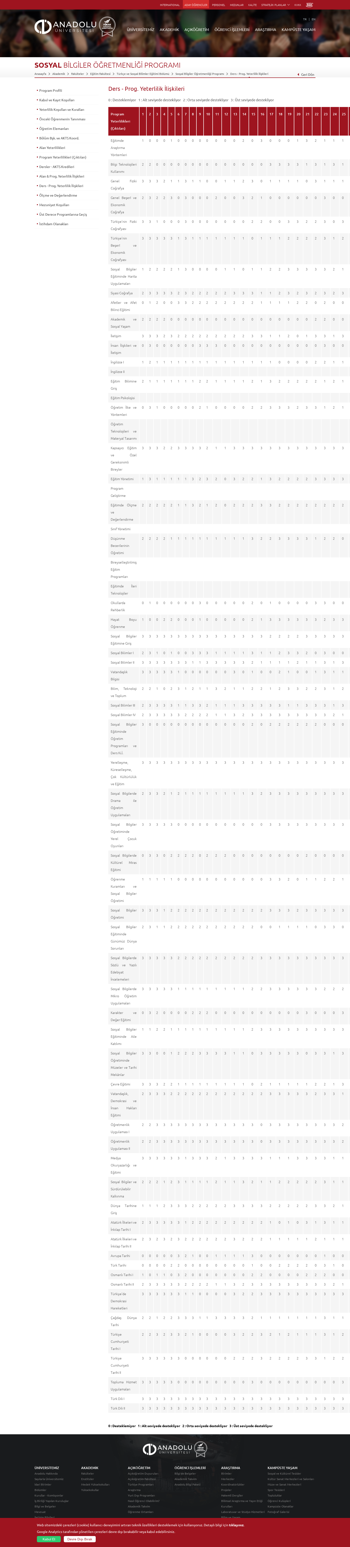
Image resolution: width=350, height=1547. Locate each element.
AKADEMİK (169, 29)
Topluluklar (275, 1495)
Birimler (226, 1473)
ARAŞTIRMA (265, 29)
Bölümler (40, 1490)
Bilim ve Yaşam (230, 1517)
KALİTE (252, 5)
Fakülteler (77, 74)
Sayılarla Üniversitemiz (49, 1479)
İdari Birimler (43, 1484)
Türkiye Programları (141, 1484)
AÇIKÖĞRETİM (197, 29)
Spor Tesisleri (276, 1490)
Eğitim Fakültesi (100, 74)
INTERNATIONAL (170, 5)
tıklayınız (236, 1525)
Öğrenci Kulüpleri (279, 1501)
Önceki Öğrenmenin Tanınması (62, 119)
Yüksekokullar (90, 1490)
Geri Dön (307, 74)
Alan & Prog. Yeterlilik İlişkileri (61, 176)
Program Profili (50, 90)
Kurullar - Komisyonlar (49, 1495)
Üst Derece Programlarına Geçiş (63, 214)
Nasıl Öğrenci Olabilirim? (144, 1501)
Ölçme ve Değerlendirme (58, 195)
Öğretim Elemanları (54, 128)
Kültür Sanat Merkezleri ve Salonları (291, 1479)
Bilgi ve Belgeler (45, 1506)
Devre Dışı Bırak (79, 1539)
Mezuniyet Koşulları (54, 205)
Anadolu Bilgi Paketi (187, 1484)
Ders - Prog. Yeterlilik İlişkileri (249, 74)
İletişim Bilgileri (45, 1517)
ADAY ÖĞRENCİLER (196, 5)
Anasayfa (40, 74)
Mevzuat (40, 1512)
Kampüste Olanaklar (281, 1506)
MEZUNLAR (237, 5)
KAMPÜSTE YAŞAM (298, 29)
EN (313, 19)
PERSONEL (218, 5)
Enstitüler (87, 1479)
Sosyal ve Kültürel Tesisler (284, 1473)
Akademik (58, 74)
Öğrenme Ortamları (140, 1512)
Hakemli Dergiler (232, 1495)
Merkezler (228, 1479)
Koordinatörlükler (233, 1484)
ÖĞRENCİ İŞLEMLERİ (232, 29)
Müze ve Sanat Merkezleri (284, 1484)
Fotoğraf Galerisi (278, 1512)
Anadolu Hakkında (46, 1473)
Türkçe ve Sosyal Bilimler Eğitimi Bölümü (143, 74)
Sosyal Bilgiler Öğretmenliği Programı (199, 74)
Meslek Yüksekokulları (95, 1484)
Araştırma (134, 1490)
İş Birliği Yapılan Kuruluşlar (52, 1501)
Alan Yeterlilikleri (52, 147)
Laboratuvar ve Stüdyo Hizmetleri (243, 1512)
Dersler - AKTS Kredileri (56, 166)
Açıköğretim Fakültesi (142, 1479)
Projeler (226, 1490)
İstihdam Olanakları (53, 224)
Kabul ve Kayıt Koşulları (57, 100)
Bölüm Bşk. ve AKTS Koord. (59, 138)
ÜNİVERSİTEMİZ (140, 29)
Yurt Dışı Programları (141, 1495)
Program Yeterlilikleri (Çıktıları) (62, 157)
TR (305, 19)
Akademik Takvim (139, 1506)
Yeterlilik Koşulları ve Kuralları (61, 109)
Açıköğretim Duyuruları (143, 1473)
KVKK (298, 5)
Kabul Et (49, 1539)
